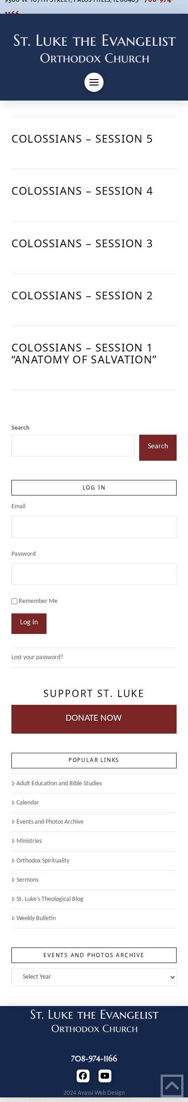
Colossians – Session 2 (82, 295)
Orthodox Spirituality (42, 860)
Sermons (27, 880)
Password (23, 554)
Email (18, 506)
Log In (29, 622)
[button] (94, 82)
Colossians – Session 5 (82, 138)
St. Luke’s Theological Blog (50, 899)
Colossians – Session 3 (82, 243)
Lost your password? (37, 657)
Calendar (27, 802)
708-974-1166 (94, 1058)
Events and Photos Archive (50, 822)
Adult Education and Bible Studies (59, 783)
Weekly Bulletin (36, 918)
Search (20, 428)
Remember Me (38, 601)
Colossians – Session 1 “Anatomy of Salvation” (84, 353)
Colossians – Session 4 (82, 190)
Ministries (29, 841)
